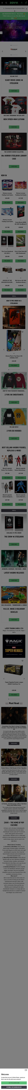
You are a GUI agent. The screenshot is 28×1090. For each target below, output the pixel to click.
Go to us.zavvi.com (14, 1082)
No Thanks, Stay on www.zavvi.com (14, 1087)
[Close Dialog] (26, 1070)
